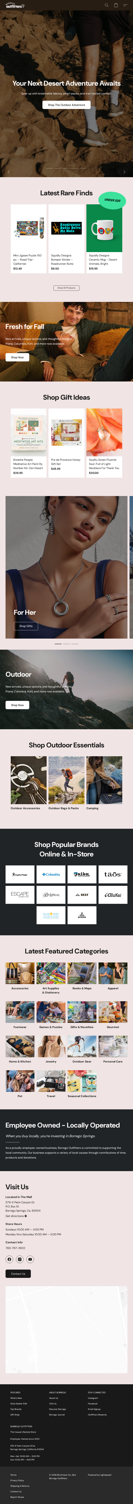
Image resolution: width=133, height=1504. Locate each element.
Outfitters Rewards (97, 1414)
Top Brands (15, 1409)
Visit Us (52, 1403)
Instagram (93, 1398)
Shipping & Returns (19, 1486)
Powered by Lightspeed (99, 1475)
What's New (16, 1398)
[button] (15, 5)
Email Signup (94, 1409)
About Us (53, 1398)
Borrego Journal (57, 1414)
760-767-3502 (15, 1248)
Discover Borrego (57, 1409)
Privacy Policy (17, 1480)
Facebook (92, 1403)
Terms (13, 1475)
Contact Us (15, 1491)
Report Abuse (17, 1497)
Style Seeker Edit (18, 1403)
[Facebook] (9, 1259)
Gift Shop (15, 1414)
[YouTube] (30, 1259)
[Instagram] (20, 1259)
